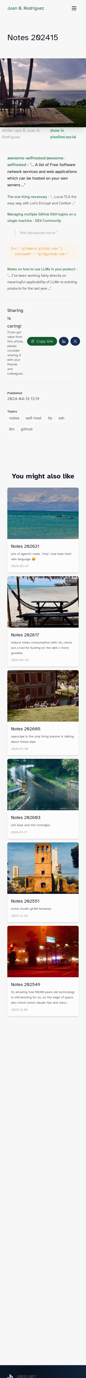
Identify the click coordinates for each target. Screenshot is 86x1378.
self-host (34, 418)
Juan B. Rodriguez (25, 8)
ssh (61, 418)
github (27, 429)
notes (14, 418)
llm (11, 429)
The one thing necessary (27, 197)
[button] (42, 341)
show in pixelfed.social (63, 133)
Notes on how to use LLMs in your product (41, 269)
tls (50, 418)
